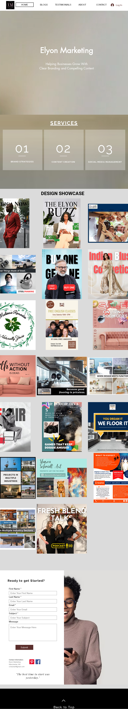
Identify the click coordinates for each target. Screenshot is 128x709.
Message (13, 621)
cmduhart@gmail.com (16, 667)
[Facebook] (38, 661)
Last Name (14, 597)
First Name (14, 589)
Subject (13, 613)
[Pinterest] (31, 661)
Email (11, 605)
